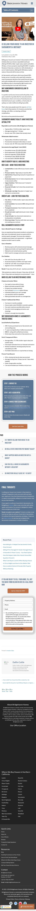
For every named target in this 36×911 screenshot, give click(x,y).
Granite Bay (5, 802)
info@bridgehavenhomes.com (12, 882)
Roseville (20, 778)
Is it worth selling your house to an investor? (17, 441)
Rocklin (20, 783)
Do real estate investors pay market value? (20, 449)
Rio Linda (20, 800)
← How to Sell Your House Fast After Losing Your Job (15, 680)
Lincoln (20, 794)
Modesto (4, 797)
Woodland (21, 813)
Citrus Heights (6, 780)
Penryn (20, 791)
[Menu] (32, 3)
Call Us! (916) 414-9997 (7, 879)
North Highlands (6, 800)
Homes (11, 505)
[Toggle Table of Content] (31, 10)
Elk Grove (4, 791)
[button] (18, 441)
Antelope (4, 794)
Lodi (19, 808)
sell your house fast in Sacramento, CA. (19, 407)
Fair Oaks (20, 786)
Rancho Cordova (22, 780)
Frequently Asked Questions (8, 842)
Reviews (3, 839)
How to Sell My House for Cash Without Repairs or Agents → (18, 683)
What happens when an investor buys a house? (18, 456)
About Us (3, 834)
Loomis (4, 778)
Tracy (3, 808)
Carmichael (5, 786)
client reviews (8, 518)
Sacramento (21, 797)
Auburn (4, 805)
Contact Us (4, 844)
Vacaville (20, 811)
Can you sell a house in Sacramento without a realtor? (17, 465)
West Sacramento (7, 813)
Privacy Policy (10, 899)
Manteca (4, 811)
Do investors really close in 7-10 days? (18, 473)
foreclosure (16, 290)
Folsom (20, 789)
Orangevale (5, 789)
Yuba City (4, 816)
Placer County (5, 783)
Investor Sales (6, 51)
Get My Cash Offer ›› (18, 629)
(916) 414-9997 (28, 906)
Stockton (20, 805)
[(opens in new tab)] (5, 906)
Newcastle (21, 802)
